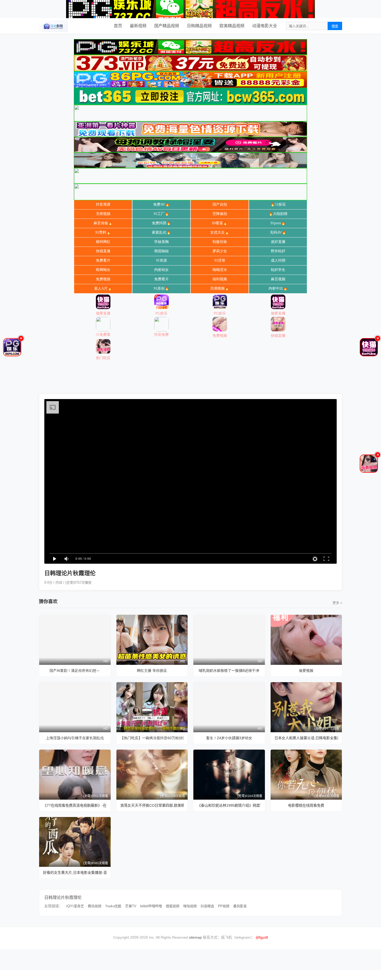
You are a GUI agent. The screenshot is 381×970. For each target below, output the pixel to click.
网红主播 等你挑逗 (152, 670)
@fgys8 (262, 937)
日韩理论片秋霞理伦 (63, 897)
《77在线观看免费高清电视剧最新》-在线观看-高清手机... (75, 805)
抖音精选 (207, 906)
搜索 (334, 26)
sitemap (195, 937)
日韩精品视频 (199, 26)
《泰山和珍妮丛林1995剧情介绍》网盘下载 (229, 805)
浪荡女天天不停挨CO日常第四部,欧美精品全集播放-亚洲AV (152, 805)
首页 (118, 26)
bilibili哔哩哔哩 (151, 906)
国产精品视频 (166, 26)
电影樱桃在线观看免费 (306, 805)
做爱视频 (306, 670)
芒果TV (130, 906)
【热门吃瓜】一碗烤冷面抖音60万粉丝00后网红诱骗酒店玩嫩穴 (152, 738)
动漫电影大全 (264, 26)
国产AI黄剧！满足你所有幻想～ (75, 670)
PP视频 (223, 906)
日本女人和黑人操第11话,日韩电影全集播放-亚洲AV (306, 738)
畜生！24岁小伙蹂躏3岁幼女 (229, 738)
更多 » (337, 603)
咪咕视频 (190, 906)
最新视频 (138, 26)
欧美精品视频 (232, 26)
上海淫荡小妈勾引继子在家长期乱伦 (75, 738)
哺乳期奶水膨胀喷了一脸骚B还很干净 (229, 670)
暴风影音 (240, 906)
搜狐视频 (172, 906)
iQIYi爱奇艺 (75, 906)
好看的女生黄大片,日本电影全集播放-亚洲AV (75, 872)
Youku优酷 (113, 906)
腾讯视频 (94, 906)
